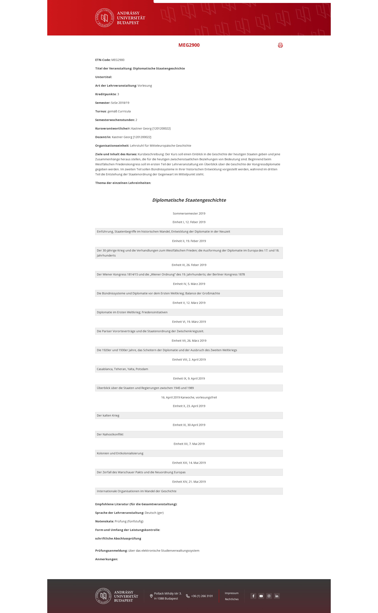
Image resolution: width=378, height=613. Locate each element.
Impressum (232, 593)
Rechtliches (232, 599)
